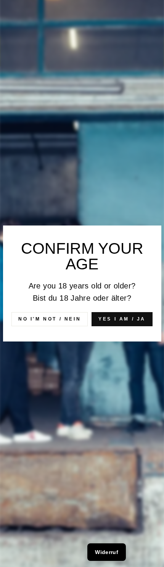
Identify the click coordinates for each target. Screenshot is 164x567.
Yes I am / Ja (122, 319)
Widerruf (106, 552)
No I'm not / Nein (49, 319)
